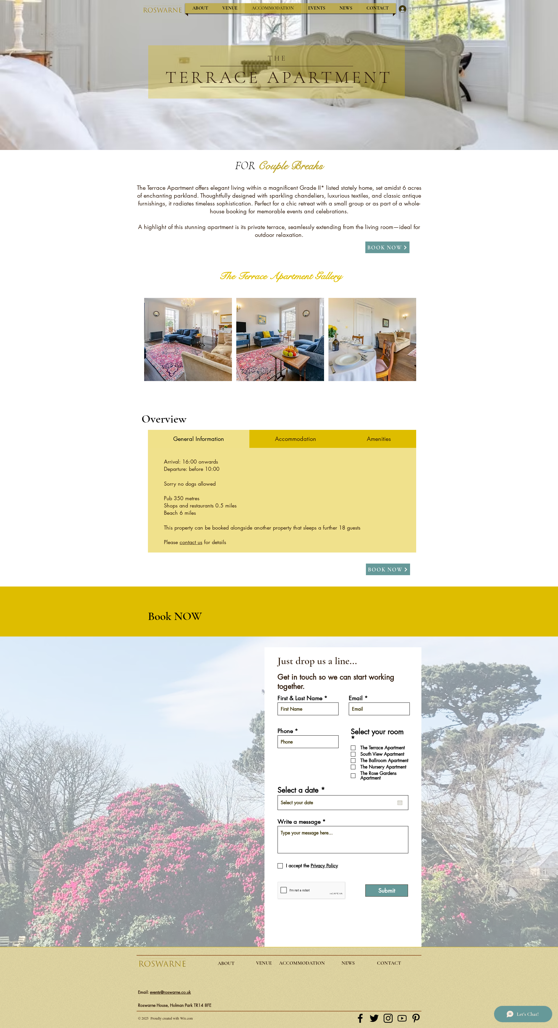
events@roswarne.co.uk (170, 992)
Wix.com (186, 1018)
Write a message (299, 822)
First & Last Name (300, 698)
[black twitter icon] (374, 1018)
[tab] (198, 439)
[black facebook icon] (360, 1018)
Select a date (303, 790)
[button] (188, 339)
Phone (285, 731)
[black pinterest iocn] (416, 1018)
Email (356, 698)
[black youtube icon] (402, 1018)
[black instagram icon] (388, 1018)
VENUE (264, 963)
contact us (191, 542)
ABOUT (226, 963)
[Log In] (401, 9)
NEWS (348, 963)
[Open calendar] (400, 802)
